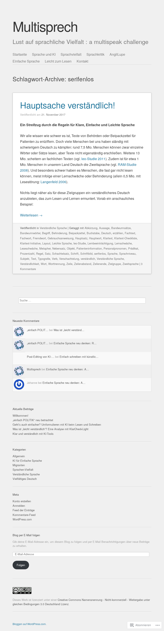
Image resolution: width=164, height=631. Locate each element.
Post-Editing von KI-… (40, 357)
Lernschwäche (123, 243)
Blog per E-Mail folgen (26, 535)
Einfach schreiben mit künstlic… (79, 357)
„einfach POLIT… (37, 330)
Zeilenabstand (82, 264)
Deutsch (106, 233)
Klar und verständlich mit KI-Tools (33, 434)
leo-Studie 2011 (93, 158)
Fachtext (130, 233)
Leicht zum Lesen (58, 61)
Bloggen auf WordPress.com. (29, 624)
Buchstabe (93, 233)
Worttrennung (56, 264)
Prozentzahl (27, 253)
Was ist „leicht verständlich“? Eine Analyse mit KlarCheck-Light (50, 429)
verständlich (88, 259)
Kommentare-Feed (24, 515)
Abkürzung (91, 228)
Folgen (21, 565)
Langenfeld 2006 (53, 181)
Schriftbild (86, 253)
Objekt (71, 248)
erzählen (118, 233)
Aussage (104, 228)
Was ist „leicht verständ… (69, 330)
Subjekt (24, 259)
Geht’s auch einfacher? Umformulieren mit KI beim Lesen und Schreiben (57, 424)
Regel (39, 253)
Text (33, 259)
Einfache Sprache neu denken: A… (67, 369)
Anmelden (19, 506)
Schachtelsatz (60, 253)
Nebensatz (58, 248)
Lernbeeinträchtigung (100, 243)
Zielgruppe (114, 264)
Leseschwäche (29, 248)
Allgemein (19, 456)
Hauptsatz (81, 238)
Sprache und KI (44, 54)
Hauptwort (95, 238)
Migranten (19, 465)
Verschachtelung (69, 259)
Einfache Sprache (26, 61)
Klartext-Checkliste (125, 238)
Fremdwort (39, 238)
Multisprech (45, 26)
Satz (47, 253)
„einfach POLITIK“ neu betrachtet (33, 420)
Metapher (45, 248)
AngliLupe (117, 54)
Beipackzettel (77, 233)
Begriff (46, 233)
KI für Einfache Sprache (27, 461)
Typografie (44, 259)
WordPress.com (22, 519)
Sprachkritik (95, 54)
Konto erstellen (22, 501)
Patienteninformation (89, 248)
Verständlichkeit (29, 264)
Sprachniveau (127, 253)
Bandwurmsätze (121, 228)
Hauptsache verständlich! (67, 105)
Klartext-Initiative (30, 243)
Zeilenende (99, 264)
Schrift (75, 253)
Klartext (108, 238)
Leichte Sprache (62, 243)
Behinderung (59, 233)
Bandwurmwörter (30, 233)
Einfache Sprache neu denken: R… (75, 343)
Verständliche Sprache (53, 228)
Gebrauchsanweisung (60, 238)
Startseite (20, 54)
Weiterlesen (31, 215)
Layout (46, 243)
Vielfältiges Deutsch (25, 479)
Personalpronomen (115, 248)
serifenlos (100, 253)
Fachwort (25, 238)
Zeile (69, 264)
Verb (54, 259)
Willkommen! (20, 415)
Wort (44, 264)
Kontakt (82, 61)
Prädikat (133, 248)
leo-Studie (79, 243)
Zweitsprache (131, 264)
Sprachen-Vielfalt (23, 469)
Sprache (112, 253)
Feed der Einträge (24, 510)
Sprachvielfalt (71, 54)
